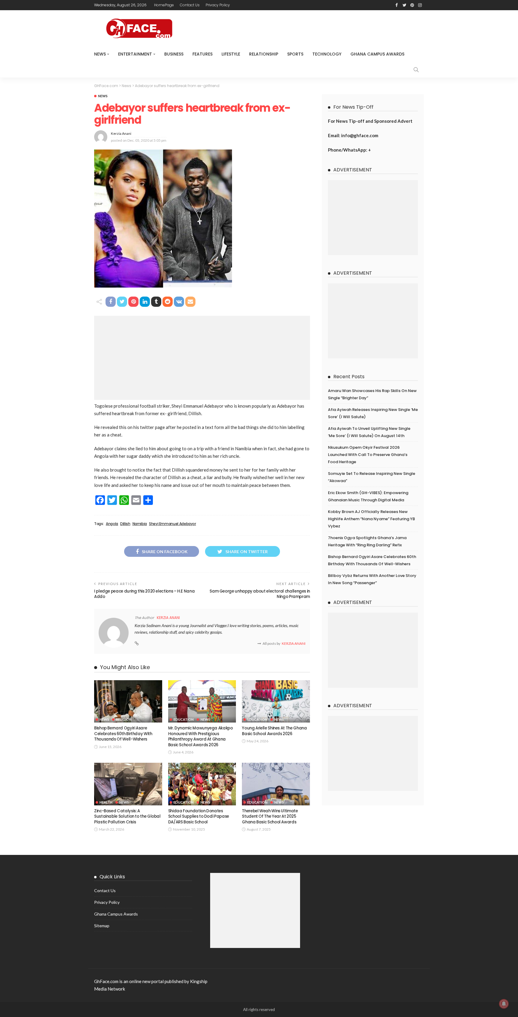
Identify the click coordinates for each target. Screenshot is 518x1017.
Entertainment (135, 54)
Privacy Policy (218, 5)
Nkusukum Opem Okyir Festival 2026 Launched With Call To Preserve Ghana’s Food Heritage (367, 455)
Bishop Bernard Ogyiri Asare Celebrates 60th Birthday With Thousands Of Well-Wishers (123, 733)
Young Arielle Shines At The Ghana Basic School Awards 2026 (274, 730)
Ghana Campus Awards (377, 54)
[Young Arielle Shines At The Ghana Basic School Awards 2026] (276, 701)
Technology (326, 54)
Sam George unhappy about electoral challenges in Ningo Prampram (260, 593)
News (100, 54)
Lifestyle (231, 54)
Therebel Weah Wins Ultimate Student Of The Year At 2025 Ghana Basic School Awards (270, 816)
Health (106, 802)
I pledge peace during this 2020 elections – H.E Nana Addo (144, 593)
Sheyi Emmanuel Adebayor (172, 523)
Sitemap (101, 925)
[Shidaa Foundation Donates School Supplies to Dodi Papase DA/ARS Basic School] (202, 784)
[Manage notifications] (504, 1004)
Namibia (139, 523)
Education (184, 719)
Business (173, 54)
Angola (112, 523)
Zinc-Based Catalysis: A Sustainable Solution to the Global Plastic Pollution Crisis (127, 816)
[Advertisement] (202, 358)
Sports (295, 54)
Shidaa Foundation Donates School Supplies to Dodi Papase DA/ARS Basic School (198, 816)
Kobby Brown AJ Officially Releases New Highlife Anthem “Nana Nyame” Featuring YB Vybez (371, 519)
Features (202, 54)
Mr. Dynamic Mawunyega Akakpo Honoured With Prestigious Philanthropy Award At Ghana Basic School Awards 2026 (200, 736)
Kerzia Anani (121, 133)
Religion (124, 719)
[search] (416, 69)
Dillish (125, 523)
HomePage (164, 5)
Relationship (263, 54)
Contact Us (190, 5)
